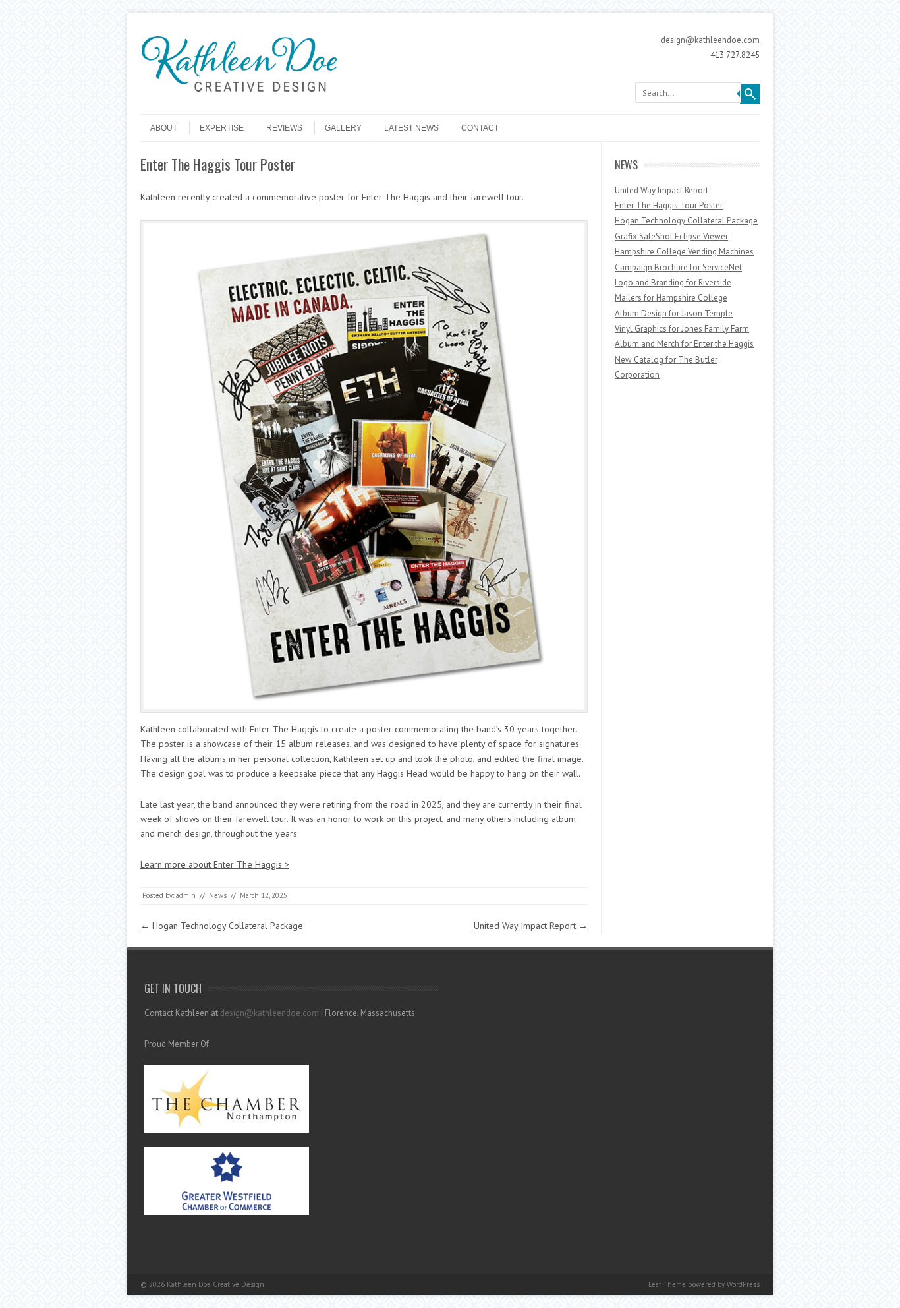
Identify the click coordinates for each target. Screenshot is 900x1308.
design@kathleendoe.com (710, 39)
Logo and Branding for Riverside (673, 282)
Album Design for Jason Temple (674, 313)
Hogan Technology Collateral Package (221, 926)
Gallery (343, 128)
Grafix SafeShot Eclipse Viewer (671, 236)
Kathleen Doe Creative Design (215, 1284)
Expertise (222, 128)
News (218, 895)
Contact (480, 128)
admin (186, 895)
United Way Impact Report (531, 926)
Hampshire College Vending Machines (684, 251)
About (163, 128)
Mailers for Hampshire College (671, 297)
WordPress (743, 1284)
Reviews (284, 128)
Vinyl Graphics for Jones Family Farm (682, 328)
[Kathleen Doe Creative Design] (239, 98)
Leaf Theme (667, 1284)
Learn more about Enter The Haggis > (214, 864)
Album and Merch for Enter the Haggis (684, 343)
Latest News (411, 128)
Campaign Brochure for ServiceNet (678, 267)
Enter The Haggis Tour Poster (669, 205)
